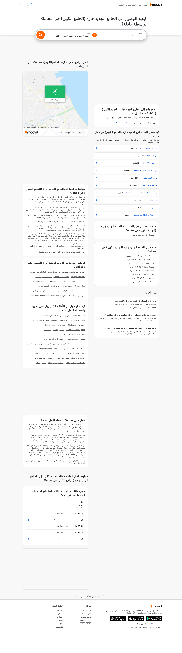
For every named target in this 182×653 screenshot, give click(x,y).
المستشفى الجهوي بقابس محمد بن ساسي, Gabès (47, 344)
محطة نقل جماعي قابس (41, 291)
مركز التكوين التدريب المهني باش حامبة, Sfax (47, 353)
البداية (140, 33)
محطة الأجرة (68, 286)
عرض (135, 235)
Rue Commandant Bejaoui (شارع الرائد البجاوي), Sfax (64, 339)
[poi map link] (55, 104)
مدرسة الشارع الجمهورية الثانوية (73, 281)
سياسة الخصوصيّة (145, 627)
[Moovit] (156, 4)
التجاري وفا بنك (43, 286)
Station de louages (58, 296)
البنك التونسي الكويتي (38, 272)
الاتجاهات (59, 627)
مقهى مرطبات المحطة (76, 296)
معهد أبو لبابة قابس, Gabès (54, 330)
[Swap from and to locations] (94, 35)
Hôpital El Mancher (61, 277)
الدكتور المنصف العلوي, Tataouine (72, 320)
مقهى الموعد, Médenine (75, 353)
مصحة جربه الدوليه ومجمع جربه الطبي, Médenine (66, 358)
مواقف (60, 620)
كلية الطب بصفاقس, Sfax (75, 363)
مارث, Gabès (48, 316)
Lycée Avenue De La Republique (46, 281)
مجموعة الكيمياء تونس (43, 277)
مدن (61, 624)
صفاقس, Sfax (40, 358)
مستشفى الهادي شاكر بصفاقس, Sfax (49, 363)
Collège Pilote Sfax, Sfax (47, 349)
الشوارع (60, 617)
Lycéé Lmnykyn (54, 272)
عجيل (71, 291)
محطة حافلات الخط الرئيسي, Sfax (72, 349)
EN (88, 624)
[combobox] (120, 36)
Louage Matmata (78, 277)
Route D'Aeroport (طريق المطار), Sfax (70, 316)
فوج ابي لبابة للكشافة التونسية (74, 272)
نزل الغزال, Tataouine (76, 344)
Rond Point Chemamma (39, 296)
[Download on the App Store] (136, 618)
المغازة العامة (56, 286)
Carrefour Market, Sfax (75, 330)
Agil (65, 291)
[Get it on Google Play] (154, 618)
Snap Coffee (80, 286)
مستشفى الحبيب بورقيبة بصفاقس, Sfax (42, 320)
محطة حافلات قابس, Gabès (55, 325)
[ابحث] (40, 35)
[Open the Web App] (118, 618)
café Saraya (80, 291)
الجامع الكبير (57, 291)
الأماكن (60, 614)
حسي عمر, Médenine (76, 325)
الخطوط (60, 610)
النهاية (88, 33)
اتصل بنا (134, 627)
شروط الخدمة (157, 627)
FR (82, 624)
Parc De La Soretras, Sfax (74, 334)
